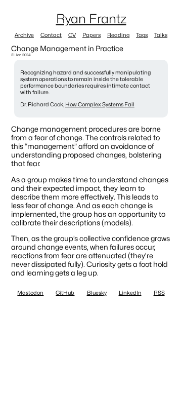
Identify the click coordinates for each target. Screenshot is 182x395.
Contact (51, 35)
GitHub (65, 293)
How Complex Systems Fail (99, 104)
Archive (24, 35)
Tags (142, 35)
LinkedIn (130, 293)
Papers (91, 35)
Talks (160, 35)
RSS (159, 293)
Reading (118, 35)
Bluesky (97, 293)
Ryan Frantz (91, 18)
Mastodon (30, 293)
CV (72, 35)
